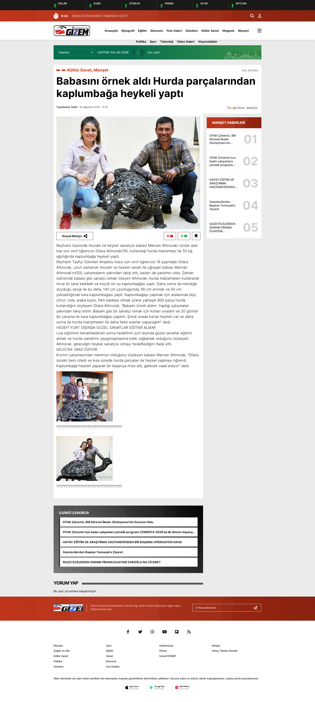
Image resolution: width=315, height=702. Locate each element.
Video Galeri (185, 41)
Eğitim (142, 30)
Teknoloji (166, 41)
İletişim (216, 645)
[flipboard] (177, 632)
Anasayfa (111, 30)
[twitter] (140, 632)
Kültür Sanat (210, 30)
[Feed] (189, 632)
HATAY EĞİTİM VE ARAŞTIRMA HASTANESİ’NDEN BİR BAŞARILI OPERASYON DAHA (122, 542)
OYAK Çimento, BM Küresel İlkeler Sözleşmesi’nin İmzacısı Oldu (108, 522)
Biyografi (128, 30)
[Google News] (242, 107)
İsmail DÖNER (167, 655)
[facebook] (128, 632)
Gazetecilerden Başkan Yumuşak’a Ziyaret (93, 552)
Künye (163, 650)
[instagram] (152, 632)
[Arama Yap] (250, 16)
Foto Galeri (174, 30)
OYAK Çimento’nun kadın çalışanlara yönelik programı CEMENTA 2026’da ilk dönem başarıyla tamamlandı (129, 532)
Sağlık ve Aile (62, 650)
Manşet (243, 30)
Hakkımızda (166, 645)
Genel (109, 655)
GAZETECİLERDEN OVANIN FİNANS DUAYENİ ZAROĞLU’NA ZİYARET (112, 562)
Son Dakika (113, 666)
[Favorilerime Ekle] (196, 236)
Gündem (192, 30)
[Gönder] (256, 608)
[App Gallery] (182, 687)
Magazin (228, 30)
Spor (153, 41)
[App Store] (132, 687)
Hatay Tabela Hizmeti (224, 650)
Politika (141, 41)
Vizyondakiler (207, 41)
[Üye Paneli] (257, 16)
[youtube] (164, 632)
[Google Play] (157, 687)
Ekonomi (157, 30)
